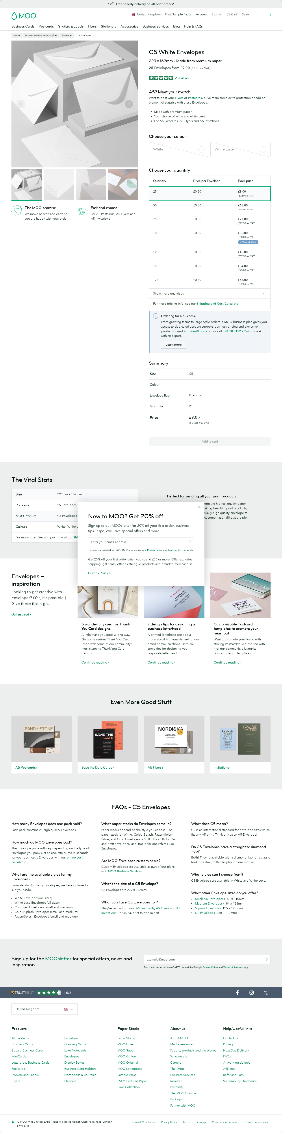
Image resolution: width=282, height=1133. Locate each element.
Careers (175, 1062)
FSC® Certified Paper (132, 1081)
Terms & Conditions (143, 1122)
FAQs (227, 1056)
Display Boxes (74, 1062)
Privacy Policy (210, 967)
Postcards (46, 26)
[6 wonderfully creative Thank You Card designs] (108, 595)
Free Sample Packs (178, 14)
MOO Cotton (126, 1056)
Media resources (182, 1044)
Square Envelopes (208, 908)
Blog (176, 26)
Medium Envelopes (209, 903)
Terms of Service (232, 967)
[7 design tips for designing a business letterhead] (174, 595)
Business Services (156, 26)
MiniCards (19, 1056)
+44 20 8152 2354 (236, 331)
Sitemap (201, 1122)
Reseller (176, 1081)
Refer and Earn (233, 1075)
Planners (70, 1081)
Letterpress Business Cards (30, 1062)
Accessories (129, 26)
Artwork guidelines (236, 1062)
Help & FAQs (193, 26)
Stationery (108, 26)
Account (202, 14)
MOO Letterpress (129, 1069)
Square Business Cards (28, 1050)
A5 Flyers (162, 908)
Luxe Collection (128, 1087)
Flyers (92, 26)
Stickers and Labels (25, 1075)
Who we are (178, 1056)
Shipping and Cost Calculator (218, 304)
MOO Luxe (125, 1044)
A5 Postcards (145, 908)
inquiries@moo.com (198, 331)
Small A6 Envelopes (209, 899)
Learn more (174, 345)
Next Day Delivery (236, 1050)
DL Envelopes (205, 913)
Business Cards (22, 26)
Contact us (230, 1038)
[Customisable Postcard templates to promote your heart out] (240, 595)
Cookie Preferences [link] (256, 1122)
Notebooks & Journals (80, 1075)
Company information (225, 1122)
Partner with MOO (182, 1105)
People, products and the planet (193, 1050)
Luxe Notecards (75, 1050)
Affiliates (229, 1069)
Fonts (186, 1122)
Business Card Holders (80, 1069)
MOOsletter (58, 958)
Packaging (177, 1099)
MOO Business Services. (125, 871)
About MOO (179, 1038)
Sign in (217, 14)
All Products (20, 1038)
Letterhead (71, 1038)
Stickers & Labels (70, 26)
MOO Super (126, 1050)
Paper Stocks (126, 1038)
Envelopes (71, 1056)
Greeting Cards (75, 1044)
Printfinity (176, 1087)
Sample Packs (126, 1075)
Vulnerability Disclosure (240, 1081)
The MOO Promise (183, 1093)
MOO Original (127, 1062)
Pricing (228, 1044)
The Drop (177, 1069)
